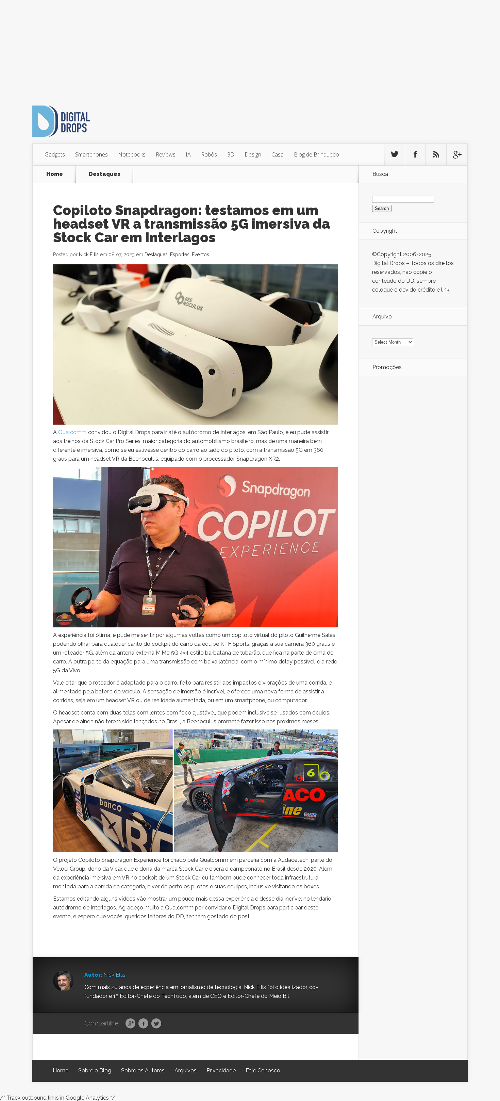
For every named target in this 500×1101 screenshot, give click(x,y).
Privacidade (221, 1070)
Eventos (200, 254)
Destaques (104, 174)
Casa (277, 154)
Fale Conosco (263, 1070)
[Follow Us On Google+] (457, 154)
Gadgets (55, 154)
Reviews (166, 154)
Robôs (209, 154)
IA (188, 154)
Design (253, 154)
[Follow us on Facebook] (415, 154)
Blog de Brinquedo (316, 154)
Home (54, 174)
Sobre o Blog (94, 1070)
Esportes (179, 254)
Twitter (156, 1023)
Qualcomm (72, 432)
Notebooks (132, 154)
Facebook (143, 1023)
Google (130, 1023)
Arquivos (185, 1070)
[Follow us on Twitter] (394, 154)
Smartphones (91, 154)
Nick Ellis (89, 254)
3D (230, 154)
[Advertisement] (204, 47)
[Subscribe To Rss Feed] (436, 154)
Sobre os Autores (143, 1070)
